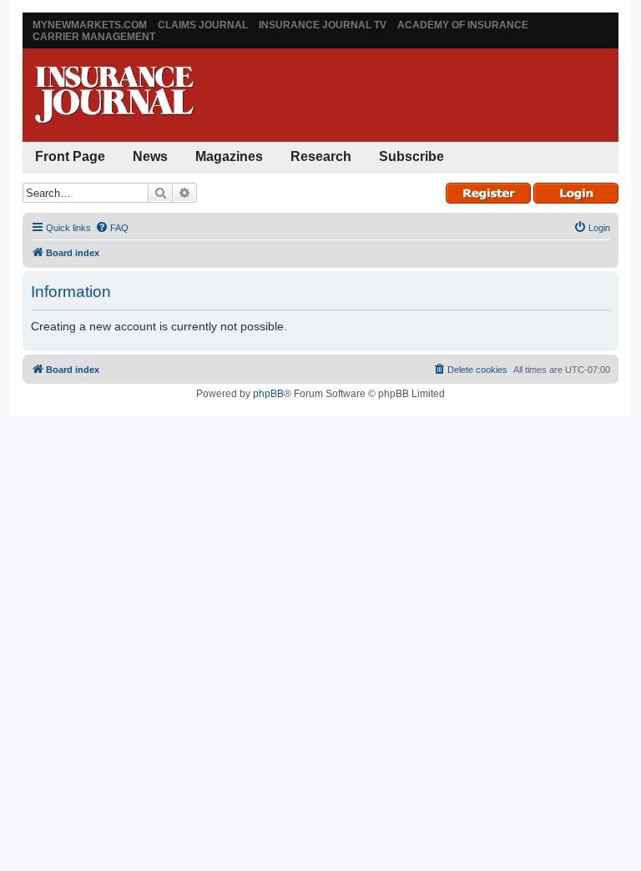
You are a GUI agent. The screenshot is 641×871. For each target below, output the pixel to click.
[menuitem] (112, 228)
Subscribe (411, 156)
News (150, 156)
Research (320, 156)
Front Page (70, 156)
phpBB (268, 394)
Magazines (229, 156)
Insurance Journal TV (322, 25)
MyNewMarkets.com (90, 25)
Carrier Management (94, 37)
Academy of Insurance (462, 25)
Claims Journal (203, 25)
